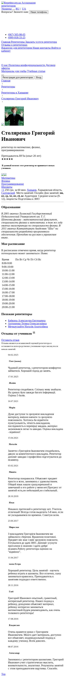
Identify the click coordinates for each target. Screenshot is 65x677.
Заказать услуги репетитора (41, 41)
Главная (6, 41)
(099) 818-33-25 (16, 37)
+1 (2, 190)
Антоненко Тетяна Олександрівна (27, 323)
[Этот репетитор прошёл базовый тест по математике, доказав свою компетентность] (5, 175)
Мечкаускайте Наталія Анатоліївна (28, 326)
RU (18, 8)
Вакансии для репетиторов (17, 47)
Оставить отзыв (10, 340)
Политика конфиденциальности (27, 65)
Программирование (12, 184)
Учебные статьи (36, 71)
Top (3, 674)
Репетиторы (18, 41)
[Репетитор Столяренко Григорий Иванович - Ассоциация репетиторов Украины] (32, 116)
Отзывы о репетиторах (14, 44)
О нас (4, 65)
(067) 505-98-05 (16, 34)
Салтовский (8, 193)
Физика (5, 181)
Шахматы (6, 187)
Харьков (31, 190)
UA (24, 8)
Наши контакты (42, 47)
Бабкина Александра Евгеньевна (27, 320)
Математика (8, 178)
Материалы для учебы (13, 71)
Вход (38, 77)
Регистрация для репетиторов (18, 77)
